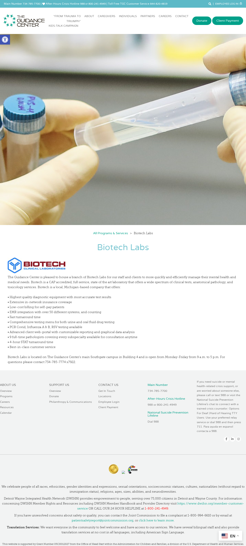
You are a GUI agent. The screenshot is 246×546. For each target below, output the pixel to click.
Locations (104, 396)
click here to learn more (156, 520)
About (89, 16)
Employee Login (109, 402)
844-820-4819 (158, 3)
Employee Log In (227, 3)
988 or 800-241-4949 (93, 3)
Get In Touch (106, 391)
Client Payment (227, 21)
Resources (7, 407)
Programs (6, 396)
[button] (5, 40)
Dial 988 (153, 421)
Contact (182, 16)
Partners (147, 16)
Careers (165, 16)
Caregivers (106, 16)
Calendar (6, 412)
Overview (6, 391)
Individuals (128, 16)
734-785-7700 (31, 3)
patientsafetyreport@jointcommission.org (102, 520)
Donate (201, 21)
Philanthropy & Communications (70, 402)
